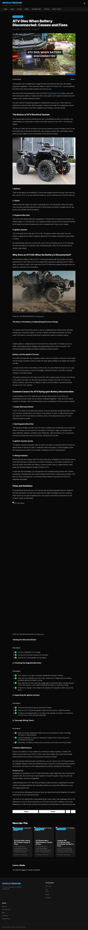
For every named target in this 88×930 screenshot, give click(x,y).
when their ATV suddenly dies (59, 93)
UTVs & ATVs (18, 16)
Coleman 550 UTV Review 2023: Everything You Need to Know (65, 843)
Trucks (46, 9)
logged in (24, 870)
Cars (12, 9)
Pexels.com (40, 316)
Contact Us (5, 915)
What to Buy (56, 9)
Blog (3, 912)
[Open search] (84, 3)
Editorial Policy (6, 918)
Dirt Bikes (48, 897)
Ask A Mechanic (6, 909)
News (27, 9)
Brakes (47, 894)
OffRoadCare (36, 9)
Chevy (47, 891)
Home (5, 9)
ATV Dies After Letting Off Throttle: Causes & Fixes (22, 842)
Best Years (48, 886)
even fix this (55, 103)
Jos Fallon (17, 29)
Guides (19, 9)
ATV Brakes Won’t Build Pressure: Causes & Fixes (44, 842)
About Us (4, 906)
